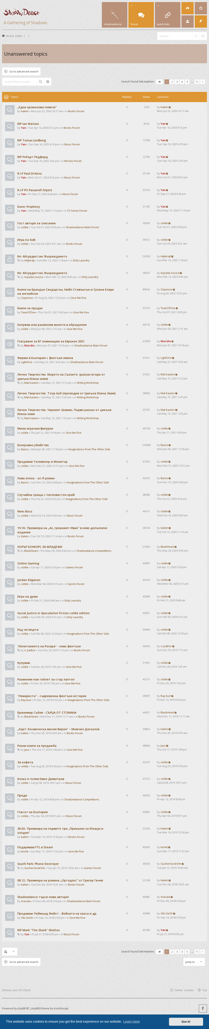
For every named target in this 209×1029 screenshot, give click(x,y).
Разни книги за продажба (37, 746)
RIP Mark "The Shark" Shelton (38, 930)
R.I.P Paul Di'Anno (29, 173)
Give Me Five (78, 298)
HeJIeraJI (29, 260)
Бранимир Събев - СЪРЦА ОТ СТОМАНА (46, 712)
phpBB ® (23, 1008)
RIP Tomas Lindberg (31, 140)
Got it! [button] (186, 1021)
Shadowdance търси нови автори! (43, 897)
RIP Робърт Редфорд (32, 157)
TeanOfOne (28, 312)
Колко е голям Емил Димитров (40, 779)
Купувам (23, 663)
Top (204, 990)
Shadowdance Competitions (94, 551)
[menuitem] (187, 8)
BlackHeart (31, 551)
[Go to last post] (170, 107)
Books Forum (76, 111)
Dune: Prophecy (28, 207)
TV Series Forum (77, 210)
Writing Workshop (88, 383)
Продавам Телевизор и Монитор (42, 462)
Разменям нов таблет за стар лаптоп (45, 679)
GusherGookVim (34, 868)
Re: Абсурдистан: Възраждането (42, 256)
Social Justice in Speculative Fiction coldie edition (53, 613)
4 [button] (182, 81)
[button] (159, 81)
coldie (24, 227)
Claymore (27, 298)
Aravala (26, 901)
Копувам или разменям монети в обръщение (52, 325)
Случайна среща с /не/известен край (46, 495)
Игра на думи (27, 596)
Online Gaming (28, 563)
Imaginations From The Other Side (89, 449)
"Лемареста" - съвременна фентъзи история (51, 696)
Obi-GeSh (27, 918)
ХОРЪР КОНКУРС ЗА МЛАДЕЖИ (39, 547)
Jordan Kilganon (28, 580)
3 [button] (177, 81)
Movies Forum (73, 161)
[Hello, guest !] (187, 21)
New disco (24, 511)
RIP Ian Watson (28, 124)
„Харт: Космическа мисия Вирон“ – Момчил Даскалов (58, 729)
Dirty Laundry (81, 260)
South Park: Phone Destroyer (38, 864)
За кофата (25, 762)
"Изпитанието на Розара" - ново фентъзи (49, 646)
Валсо (25, 449)
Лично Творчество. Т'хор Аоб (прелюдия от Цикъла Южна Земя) (66, 393)
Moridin (29, 345)
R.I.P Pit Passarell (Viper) (34, 190)
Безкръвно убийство (33, 445)
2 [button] (172, 81)
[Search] (195, 36)
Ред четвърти (28, 630)
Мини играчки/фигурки (35, 428)
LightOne (26, 362)
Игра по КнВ (26, 240)
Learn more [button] (131, 1021)
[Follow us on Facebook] (203, 1008)
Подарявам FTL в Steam (35, 847)
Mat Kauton (31, 383)
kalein (25, 111)
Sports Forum (76, 584)
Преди (22, 795)
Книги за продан (30, 308)
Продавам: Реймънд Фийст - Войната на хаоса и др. (57, 913)
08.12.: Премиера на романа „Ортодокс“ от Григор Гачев (60, 880)
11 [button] (197, 81)
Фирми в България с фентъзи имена (45, 358)
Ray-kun (26, 700)
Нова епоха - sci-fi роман (36, 478)
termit (24, 851)
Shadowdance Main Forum (82, 227)
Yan (23, 128)
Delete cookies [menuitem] (184, 990)
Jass (26, 749)
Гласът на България (32, 812)
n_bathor (30, 650)
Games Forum (74, 567)
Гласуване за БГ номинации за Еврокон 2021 (50, 341)
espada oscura (33, 277)
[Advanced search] (203, 36)
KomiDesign (61, 1008)
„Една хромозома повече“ (37, 107)
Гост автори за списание (36, 223)
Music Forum (72, 144)
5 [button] (187, 81)
